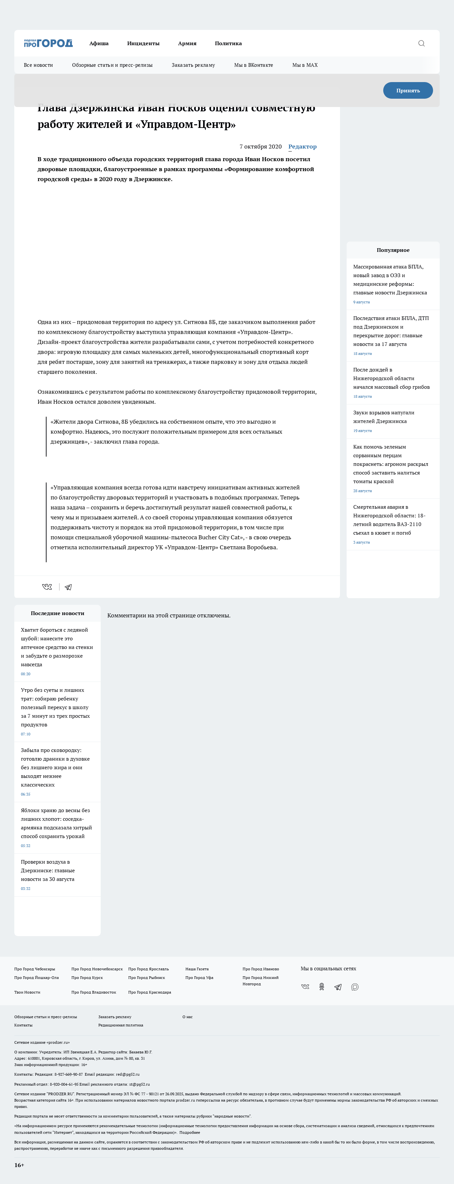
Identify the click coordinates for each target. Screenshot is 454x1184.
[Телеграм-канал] (338, 986)
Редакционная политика (120, 1025)
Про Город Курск (87, 977)
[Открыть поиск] (421, 43)
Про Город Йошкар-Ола (36, 977)
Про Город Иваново (261, 968)
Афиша (99, 43)
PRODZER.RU (60, 1093)
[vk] (48, 587)
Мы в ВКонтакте (253, 65)
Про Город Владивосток (93, 992)
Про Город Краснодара (149, 992)
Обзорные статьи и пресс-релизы (112, 65)
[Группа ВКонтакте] (305, 986)
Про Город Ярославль (148, 968)
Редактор (302, 146)
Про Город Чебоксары (34, 968)
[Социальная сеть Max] (355, 986)
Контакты (23, 1025)
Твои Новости (27, 992)
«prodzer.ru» (58, 1042)
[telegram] (70, 587)
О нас (187, 1016)
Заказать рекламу (193, 65)
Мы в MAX (304, 65)
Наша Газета (197, 968)
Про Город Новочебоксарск (97, 968)
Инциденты (143, 43)
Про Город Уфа (199, 977)
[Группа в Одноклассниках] (321, 986)
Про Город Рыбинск (146, 977)
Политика (228, 43)
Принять (408, 90)
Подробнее (189, 1132)
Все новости (38, 65)
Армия (187, 43)
